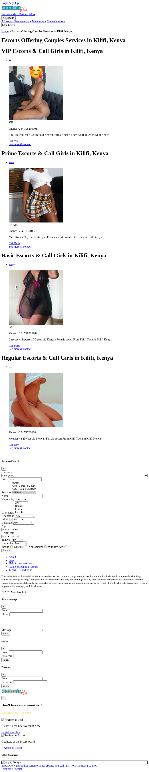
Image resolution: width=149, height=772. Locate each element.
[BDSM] (24, 482)
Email (4, 610)
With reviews (56, 546)
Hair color (7, 543)
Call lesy (14, 444)
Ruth (11, 162)
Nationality (7, 499)
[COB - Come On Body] (24, 489)
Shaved (5, 539)
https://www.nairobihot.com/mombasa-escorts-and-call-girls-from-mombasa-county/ (49, 765)
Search (6, 550)
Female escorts (22, 21)
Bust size (6, 522)
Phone (5, 614)
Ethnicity (6, 519)
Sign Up (14, 3)
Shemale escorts (56, 21)
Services (6, 492)
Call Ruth (14, 243)
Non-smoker (36, 546)
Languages (7, 512)
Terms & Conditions (20, 570)
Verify (6, 686)
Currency (6, 472)
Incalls (5, 546)
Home (5, 31)
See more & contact (20, 144)
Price (4, 479)
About (12, 556)
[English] (21, 509)
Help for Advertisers (20, 563)
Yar (11, 60)
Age (3, 526)
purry (12, 264)
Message (6, 629)
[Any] (21, 503)
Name (4, 495)
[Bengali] (21, 506)
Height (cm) (8, 532)
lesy (11, 367)
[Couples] (24, 492)
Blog (11, 560)
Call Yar (13, 141)
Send (5, 633)
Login (5, 3)
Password (7, 655)
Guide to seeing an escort (23, 566)
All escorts (8, 18)
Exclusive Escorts (11, 768)
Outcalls (19, 546)
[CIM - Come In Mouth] (24, 486)
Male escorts (39, 21)
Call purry (14, 345)
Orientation (7, 515)
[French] (21, 512)
